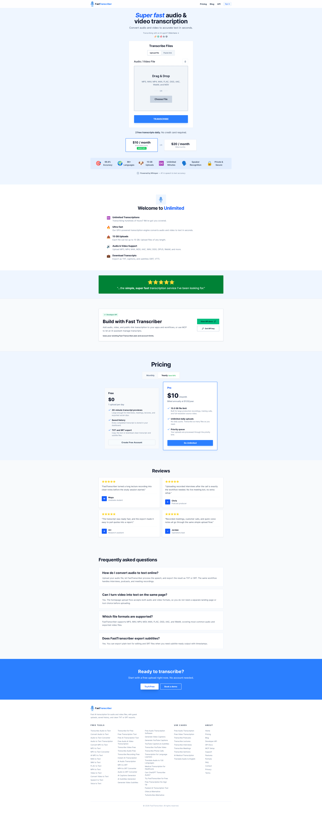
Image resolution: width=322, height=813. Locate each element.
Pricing (203, 4)
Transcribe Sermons (182, 752)
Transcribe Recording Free (128, 754)
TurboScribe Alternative (154, 795)
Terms (207, 773)
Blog (212, 4)
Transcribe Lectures (182, 741)
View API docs (207, 321)
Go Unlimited (190, 443)
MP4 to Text (96, 769)
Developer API (211, 741)
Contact (208, 766)
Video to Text (96, 773)
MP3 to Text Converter (100, 752)
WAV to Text (95, 762)
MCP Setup (210, 748)
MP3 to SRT (123, 765)
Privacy (208, 769)
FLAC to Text (96, 766)
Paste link (168, 53)
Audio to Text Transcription (102, 741)
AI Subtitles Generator (127, 779)
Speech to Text (97, 780)
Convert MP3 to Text (99, 745)
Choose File (161, 99)
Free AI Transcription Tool (128, 738)
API (218, 4)
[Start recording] (185, 61)
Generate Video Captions (155, 737)
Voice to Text (96, 783)
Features (208, 755)
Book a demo (170, 686)
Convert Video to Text (100, 776)
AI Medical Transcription (184, 755)
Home (207, 731)
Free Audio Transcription (184, 731)
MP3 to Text (96, 748)
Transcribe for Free (125, 731)
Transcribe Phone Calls (154, 751)
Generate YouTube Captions (156, 740)
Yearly (169, 375)
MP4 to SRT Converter (127, 768)
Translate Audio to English (184, 759)
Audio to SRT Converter (127, 772)
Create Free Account (132, 442)
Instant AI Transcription (127, 758)
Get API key (210, 328)
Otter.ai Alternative (152, 791)
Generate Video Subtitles (128, 782)
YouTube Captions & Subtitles (157, 744)
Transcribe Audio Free (127, 751)
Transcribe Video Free (127, 747)
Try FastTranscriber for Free (156, 778)
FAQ (207, 762)
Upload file (154, 53)
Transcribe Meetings (182, 748)
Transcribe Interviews (183, 745)
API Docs (209, 745)
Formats (208, 759)
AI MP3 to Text (97, 755)
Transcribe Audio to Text (101, 731)
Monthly (150, 375)
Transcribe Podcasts (182, 738)
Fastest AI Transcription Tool (156, 788)
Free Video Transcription (184, 734)
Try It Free (150, 686)
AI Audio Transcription (127, 761)
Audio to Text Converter (100, 738)
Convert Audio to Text (100, 734)
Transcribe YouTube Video (155, 747)
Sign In (227, 4)
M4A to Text (96, 759)
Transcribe (161, 119)
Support (208, 752)
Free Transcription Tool (127, 734)
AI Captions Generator (127, 775)
